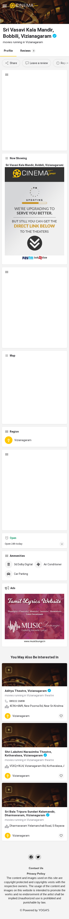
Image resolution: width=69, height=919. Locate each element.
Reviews (27, 50)
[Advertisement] (34, 113)
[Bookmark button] (61, 716)
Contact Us (36, 868)
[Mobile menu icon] (4, 5)
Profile (8, 50)
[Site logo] (24, 5)
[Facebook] (31, 857)
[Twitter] (38, 857)
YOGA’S (44, 910)
